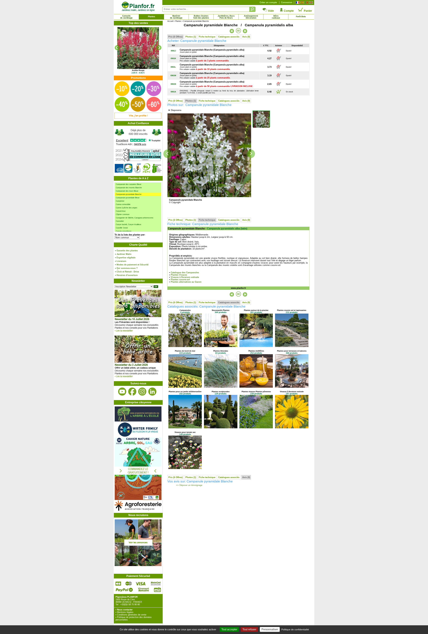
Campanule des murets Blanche (129, 188)
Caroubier (120, 221)
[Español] (301, 2)
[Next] (159, 47)
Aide (271, 10)
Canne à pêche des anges (126, 208)
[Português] (306, 2)
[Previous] (117, 47)
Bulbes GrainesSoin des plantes (201, 17)
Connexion (286, 2)
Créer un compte (268, 2)
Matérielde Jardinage (176, 17)
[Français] (297, 2)
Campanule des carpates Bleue (128, 184)
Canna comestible (123, 204)
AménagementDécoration (251, 17)
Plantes (151, 16)
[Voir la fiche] (138, 48)
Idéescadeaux (276, 17)
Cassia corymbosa (123, 231)
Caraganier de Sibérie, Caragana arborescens (134, 218)
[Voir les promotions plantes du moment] (138, 118)
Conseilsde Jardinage (126, 17)
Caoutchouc (121, 211)
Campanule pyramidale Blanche (128, 194)
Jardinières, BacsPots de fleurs (226, 17)
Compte (288, 10)
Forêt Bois (301, 16)
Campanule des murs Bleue (127, 191)
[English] (310, 2)
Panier (307, 10)
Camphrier (120, 201)
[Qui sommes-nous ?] (138, 150)
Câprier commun (122, 214)
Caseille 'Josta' (122, 228)
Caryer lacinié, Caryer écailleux (128, 224)
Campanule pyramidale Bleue (127, 198)
